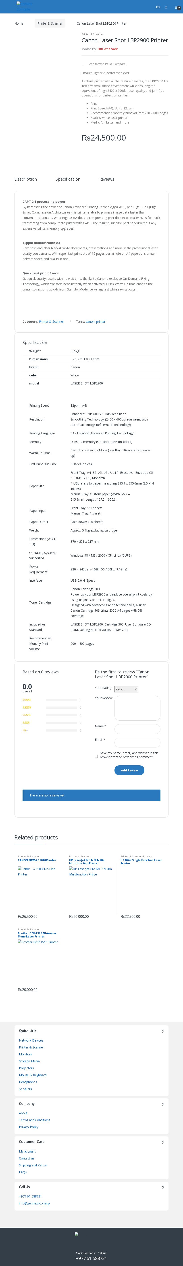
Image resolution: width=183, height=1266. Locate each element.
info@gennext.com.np (34, 1203)
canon (90, 321)
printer (100, 321)
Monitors (25, 1054)
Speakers (25, 1089)
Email (100, 740)
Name (100, 726)
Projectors (26, 1068)
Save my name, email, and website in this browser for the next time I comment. (129, 755)
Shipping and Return (33, 1165)
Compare (119, 64)
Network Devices (31, 1040)
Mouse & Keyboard (33, 1075)
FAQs (23, 1172)
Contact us (26, 1158)
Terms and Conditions (34, 1120)
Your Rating (103, 688)
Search (158, 6)
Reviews (106, 179)
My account (27, 1151)
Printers (147, 856)
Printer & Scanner (49, 23)
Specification (68, 179)
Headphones (28, 1082)
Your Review (103, 698)
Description (26, 179)
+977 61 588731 (30, 1196)
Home (19, 23)
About (23, 1113)
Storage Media (29, 1061)
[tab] (26, 181)
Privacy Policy (28, 1127)
